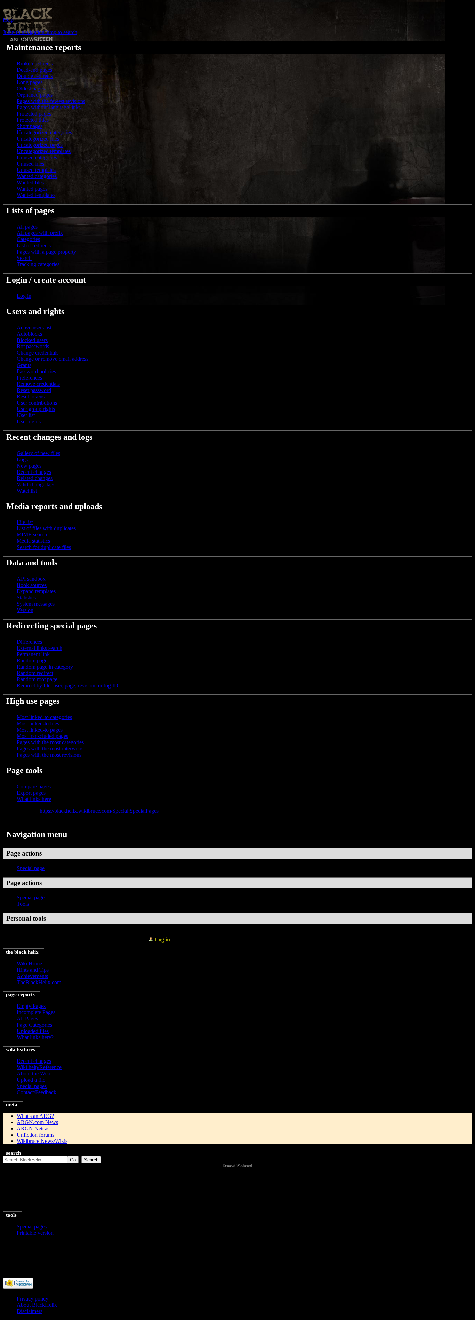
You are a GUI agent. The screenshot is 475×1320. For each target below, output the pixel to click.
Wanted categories (37, 176)
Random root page (37, 679)
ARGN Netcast (34, 1128)
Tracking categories (38, 264)
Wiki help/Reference (39, 1067)
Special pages (32, 1086)
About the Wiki (33, 1073)
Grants (24, 365)
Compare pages (34, 786)
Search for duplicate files (44, 547)
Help (8, 20)
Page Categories (34, 1025)
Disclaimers (29, 1311)
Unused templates (36, 170)
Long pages (29, 82)
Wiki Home (29, 964)
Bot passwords (33, 346)
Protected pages (34, 114)
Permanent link (33, 654)
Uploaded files (33, 1031)
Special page (31, 868)
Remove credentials (38, 384)
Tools (23, 904)
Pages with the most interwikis (50, 749)
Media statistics (33, 541)
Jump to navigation (24, 32)
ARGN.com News (37, 1122)
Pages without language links (49, 107)
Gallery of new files (38, 453)
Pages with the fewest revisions (51, 101)
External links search (39, 648)
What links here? (35, 1037)
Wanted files (30, 182)
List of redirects (34, 245)
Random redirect (35, 673)
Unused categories (37, 157)
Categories (28, 239)
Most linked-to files (38, 723)
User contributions (37, 403)
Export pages (31, 793)
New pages (29, 466)
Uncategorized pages (40, 145)
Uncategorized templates (44, 151)
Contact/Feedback (36, 1092)
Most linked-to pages (40, 730)
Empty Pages (31, 1006)
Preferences (29, 378)
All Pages (27, 1018)
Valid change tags (36, 484)
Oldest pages (31, 89)
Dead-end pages (34, 70)
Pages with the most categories (50, 742)
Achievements (32, 976)
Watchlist (27, 491)
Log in (24, 296)
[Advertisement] (237, 1190)
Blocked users (32, 340)
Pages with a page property (46, 252)
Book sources (32, 585)
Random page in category (45, 667)
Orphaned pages (35, 95)
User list (26, 415)
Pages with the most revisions (49, 755)
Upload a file (31, 1080)
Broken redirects (35, 63)
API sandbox (31, 579)
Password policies (36, 371)
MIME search (32, 535)
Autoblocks (29, 334)
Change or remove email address (52, 359)
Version (25, 610)
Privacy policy (32, 1299)
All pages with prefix (40, 233)
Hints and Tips (33, 970)
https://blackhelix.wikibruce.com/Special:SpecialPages (99, 811)
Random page (32, 660)
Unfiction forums (35, 1135)
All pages (27, 227)
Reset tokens (31, 396)
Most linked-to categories (44, 717)
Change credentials (37, 353)
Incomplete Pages (36, 1012)
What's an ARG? (35, 1116)
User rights (29, 421)
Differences (29, 642)
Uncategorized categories (44, 132)
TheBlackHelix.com (39, 982)
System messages (36, 604)
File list (25, 522)
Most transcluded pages (42, 736)
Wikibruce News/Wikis (42, 1141)
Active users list (34, 328)
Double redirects (35, 76)
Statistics (26, 598)
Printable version (35, 1233)
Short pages (29, 126)
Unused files (30, 164)
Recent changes (34, 472)
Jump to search (61, 32)
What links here (34, 799)
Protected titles (33, 120)
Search (24, 258)
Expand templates (36, 591)
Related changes (35, 478)
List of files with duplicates (46, 528)
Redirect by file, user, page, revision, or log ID (67, 686)
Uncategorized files (38, 139)
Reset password (34, 390)
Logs (22, 459)
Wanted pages (32, 189)
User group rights (36, 409)
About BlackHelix (37, 1305)
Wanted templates (36, 195)
